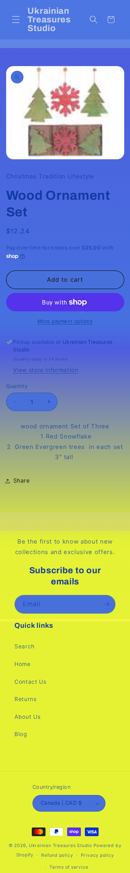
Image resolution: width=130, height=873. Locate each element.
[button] (16, 19)
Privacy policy (97, 855)
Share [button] (21, 480)
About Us (27, 716)
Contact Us (30, 681)
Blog (20, 734)
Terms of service (68, 867)
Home (22, 664)
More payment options (65, 321)
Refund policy (57, 855)
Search (24, 646)
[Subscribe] (106, 604)
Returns (25, 699)
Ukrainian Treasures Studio (60, 845)
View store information (45, 370)
